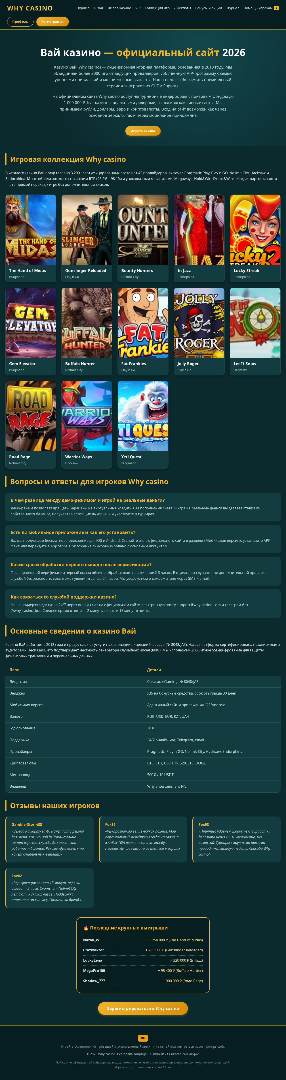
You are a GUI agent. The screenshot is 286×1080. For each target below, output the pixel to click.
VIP (138, 8)
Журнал (232, 8)
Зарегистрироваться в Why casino (143, 1008)
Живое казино (119, 8)
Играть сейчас (143, 131)
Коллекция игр (157, 8)
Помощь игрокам (260, 8)
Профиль (20, 21)
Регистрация (52, 21)
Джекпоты (182, 8)
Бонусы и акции (208, 8)
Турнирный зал (90, 8)
